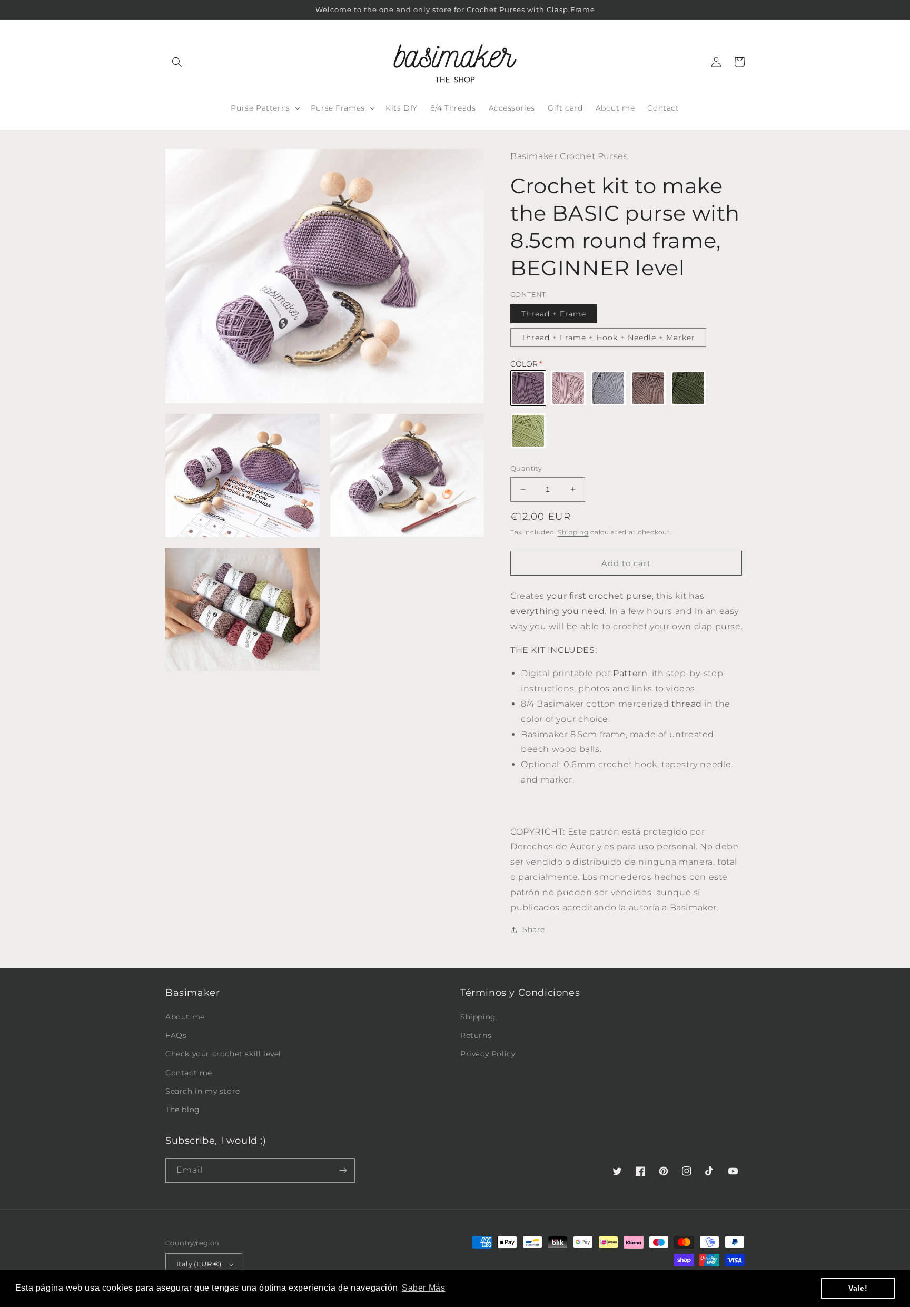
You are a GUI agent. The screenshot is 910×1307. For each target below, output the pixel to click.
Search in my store (202, 1091)
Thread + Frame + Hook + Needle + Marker (608, 337)
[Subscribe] (342, 1170)
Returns (475, 1035)
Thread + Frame (553, 314)
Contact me (188, 1072)
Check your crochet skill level (223, 1053)
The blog (182, 1109)
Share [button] (533, 929)
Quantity (526, 468)
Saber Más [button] (423, 1287)
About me (185, 1017)
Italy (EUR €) (198, 1264)
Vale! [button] (857, 1288)
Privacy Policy (487, 1053)
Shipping (573, 532)
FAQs (175, 1035)
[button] (177, 62)
